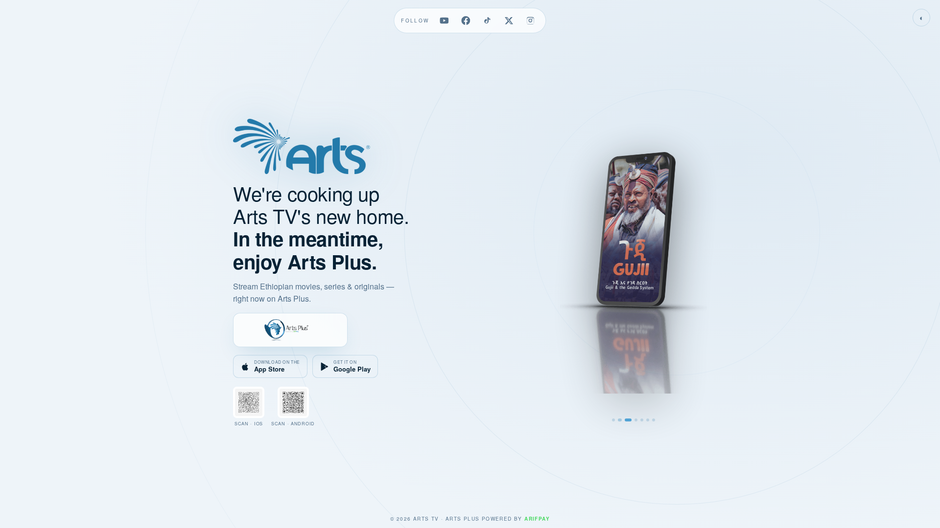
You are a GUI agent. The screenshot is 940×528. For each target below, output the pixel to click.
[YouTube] (444, 20)
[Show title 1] (613, 419)
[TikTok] (487, 20)
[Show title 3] (628, 419)
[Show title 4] (635, 419)
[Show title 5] (641, 419)
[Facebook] (466, 20)
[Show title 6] (647, 419)
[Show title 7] (653, 419)
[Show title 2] (619, 419)
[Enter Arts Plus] (290, 330)
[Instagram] (530, 20)
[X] (509, 20)
